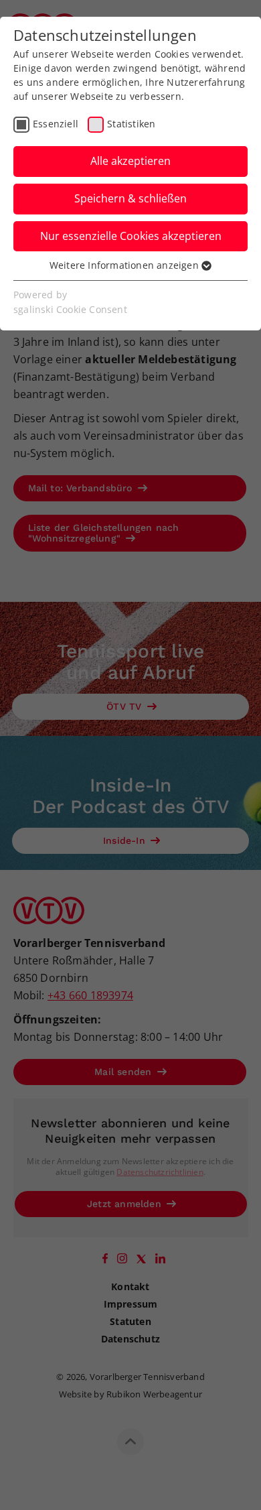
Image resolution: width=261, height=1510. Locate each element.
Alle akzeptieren (130, 160)
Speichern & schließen (130, 198)
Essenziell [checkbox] (55, 123)
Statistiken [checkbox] (131, 123)
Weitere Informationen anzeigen (125, 265)
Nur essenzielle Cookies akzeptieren (131, 236)
